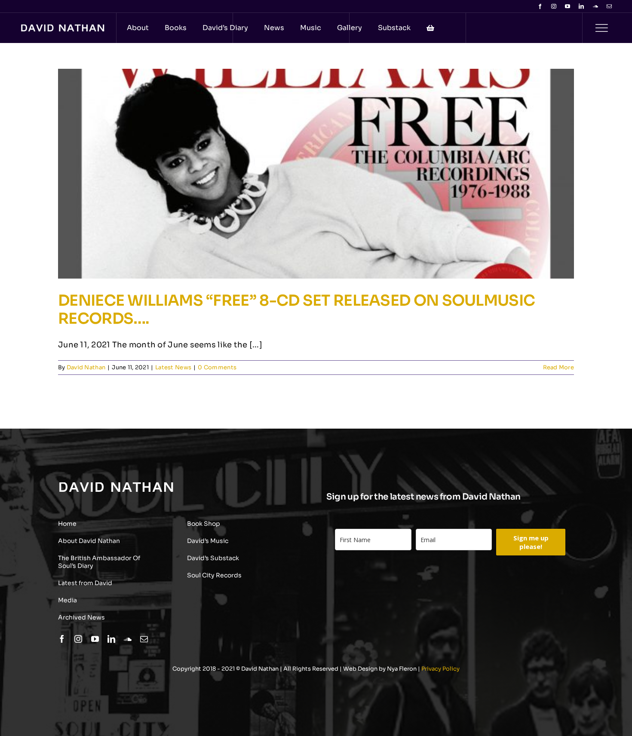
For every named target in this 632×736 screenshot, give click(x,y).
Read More (558, 367)
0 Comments (217, 367)
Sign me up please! (531, 542)
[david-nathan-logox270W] (62, 28)
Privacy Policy (440, 668)
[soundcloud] (595, 6)
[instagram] (553, 6)
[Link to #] (601, 28)
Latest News (173, 367)
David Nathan (86, 367)
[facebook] (540, 6)
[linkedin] (581, 6)
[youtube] (567, 6)
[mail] (609, 6)
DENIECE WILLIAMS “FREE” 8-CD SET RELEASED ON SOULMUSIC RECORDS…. (296, 309)
